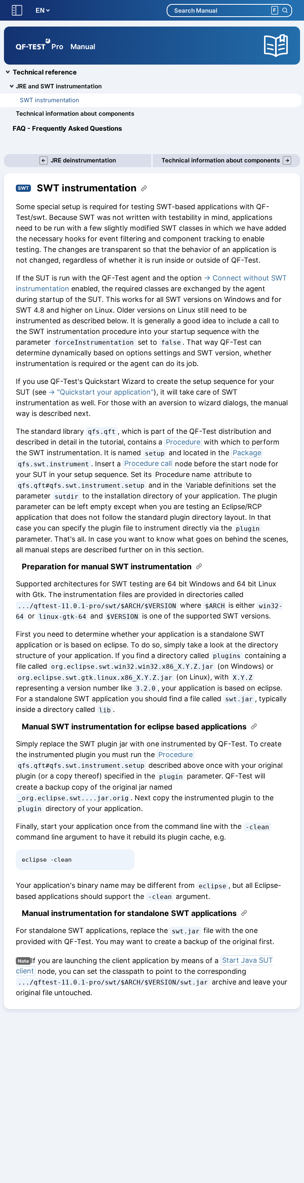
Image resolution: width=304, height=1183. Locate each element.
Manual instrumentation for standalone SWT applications (129, 913)
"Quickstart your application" (105, 392)
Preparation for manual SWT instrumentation (107, 566)
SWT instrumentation (49, 100)
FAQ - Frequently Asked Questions (67, 128)
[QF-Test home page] (33, 45)
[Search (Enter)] (284, 10)
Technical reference (45, 72)
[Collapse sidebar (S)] (17, 10)
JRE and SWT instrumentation (59, 86)
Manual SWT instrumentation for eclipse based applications (134, 726)
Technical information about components (75, 113)
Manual (82, 46)
